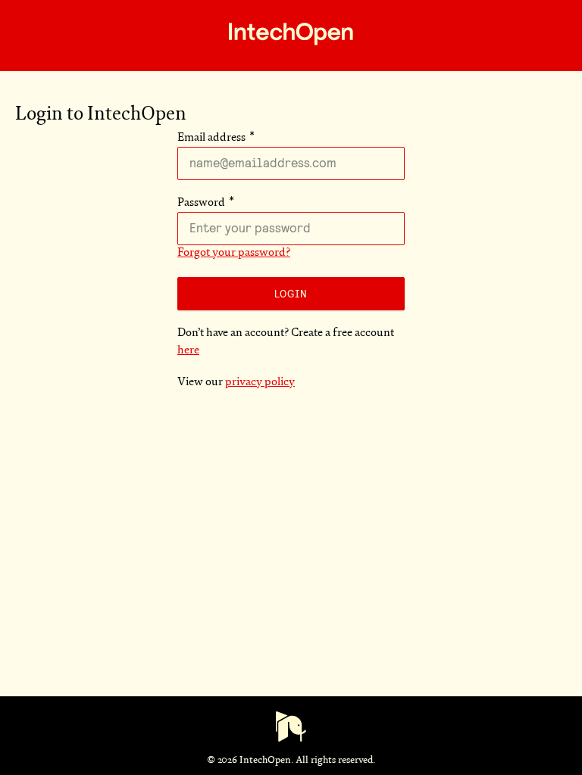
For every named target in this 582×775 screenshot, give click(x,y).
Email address (211, 138)
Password (201, 203)
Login (291, 293)
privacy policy (260, 382)
